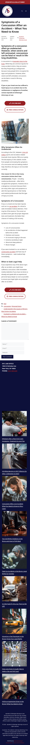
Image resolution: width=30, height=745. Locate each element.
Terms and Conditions (19, 742)
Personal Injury (16, 306)
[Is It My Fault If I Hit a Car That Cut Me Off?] (14, 589)
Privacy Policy (9, 742)
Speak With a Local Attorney (15, 2)
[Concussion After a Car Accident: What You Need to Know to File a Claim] (14, 489)
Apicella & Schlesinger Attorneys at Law (23, 38)
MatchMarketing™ (18, 741)
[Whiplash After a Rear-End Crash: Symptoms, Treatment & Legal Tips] (14, 424)
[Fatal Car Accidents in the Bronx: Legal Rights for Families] (14, 556)
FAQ (5, 304)
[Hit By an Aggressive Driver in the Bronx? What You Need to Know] (14, 686)
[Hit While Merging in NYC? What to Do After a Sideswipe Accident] (14, 456)
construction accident (8, 252)
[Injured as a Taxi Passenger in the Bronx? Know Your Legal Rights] (14, 621)
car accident (13, 206)
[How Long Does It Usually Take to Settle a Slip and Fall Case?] (14, 654)
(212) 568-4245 (12, 371)
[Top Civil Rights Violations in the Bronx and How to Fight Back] (14, 524)
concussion (7, 306)
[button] (22, 11)
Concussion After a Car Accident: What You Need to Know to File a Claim (12, 506)
